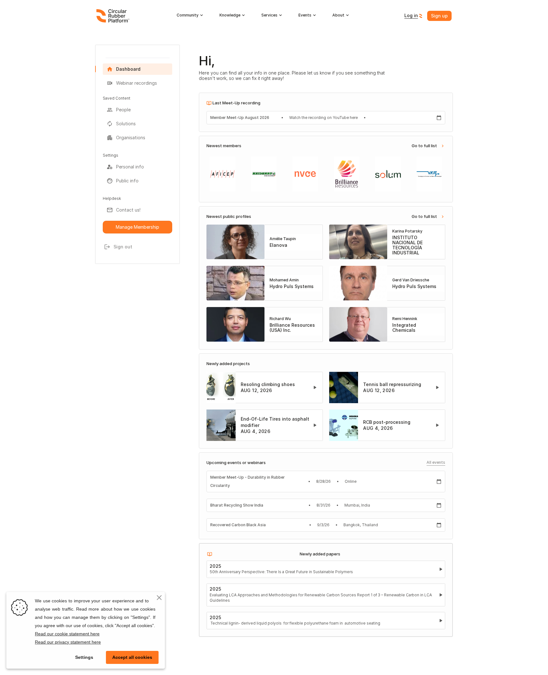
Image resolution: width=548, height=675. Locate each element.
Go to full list (424, 145)
